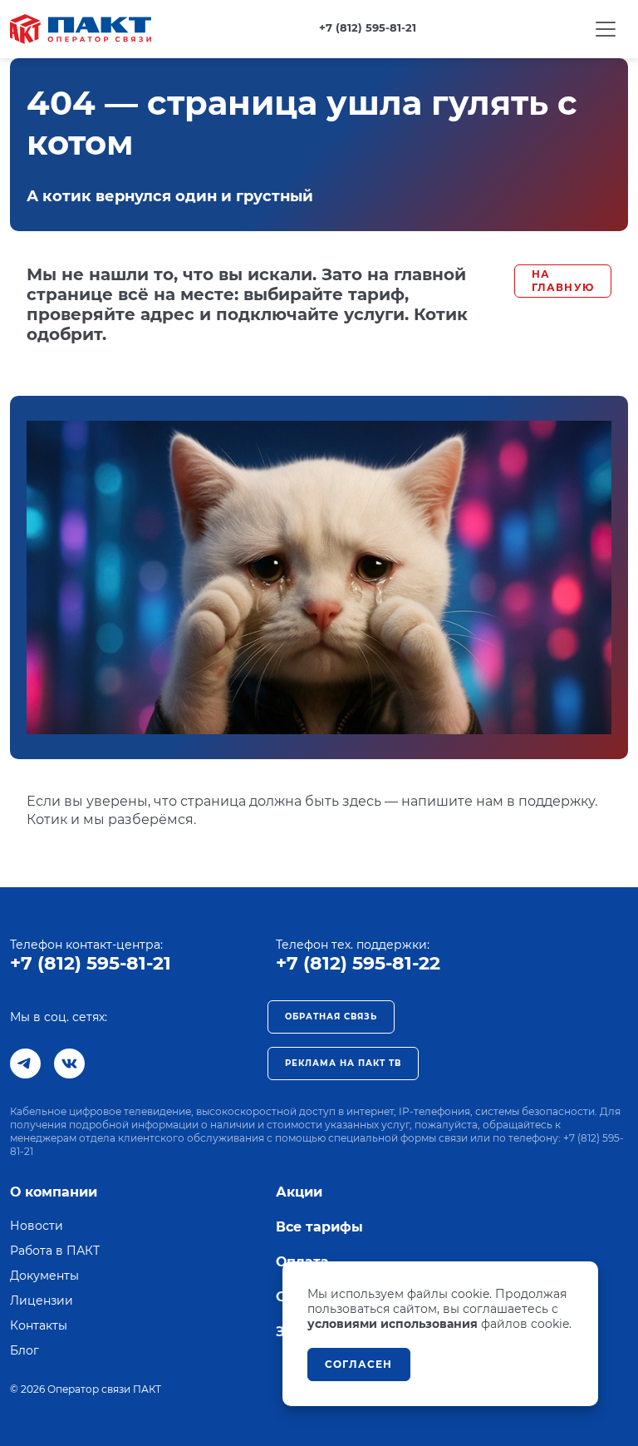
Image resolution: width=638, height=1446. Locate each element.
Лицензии (41, 1300)
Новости (36, 1225)
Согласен (359, 1364)
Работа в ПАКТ (55, 1250)
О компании (53, 1192)
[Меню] (605, 29)
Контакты (38, 1325)
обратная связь (331, 1016)
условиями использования (392, 1323)
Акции (299, 1192)
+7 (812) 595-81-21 (90, 963)
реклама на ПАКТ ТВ (343, 1063)
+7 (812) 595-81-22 (358, 963)
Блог (24, 1350)
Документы (44, 1275)
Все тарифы (319, 1227)
